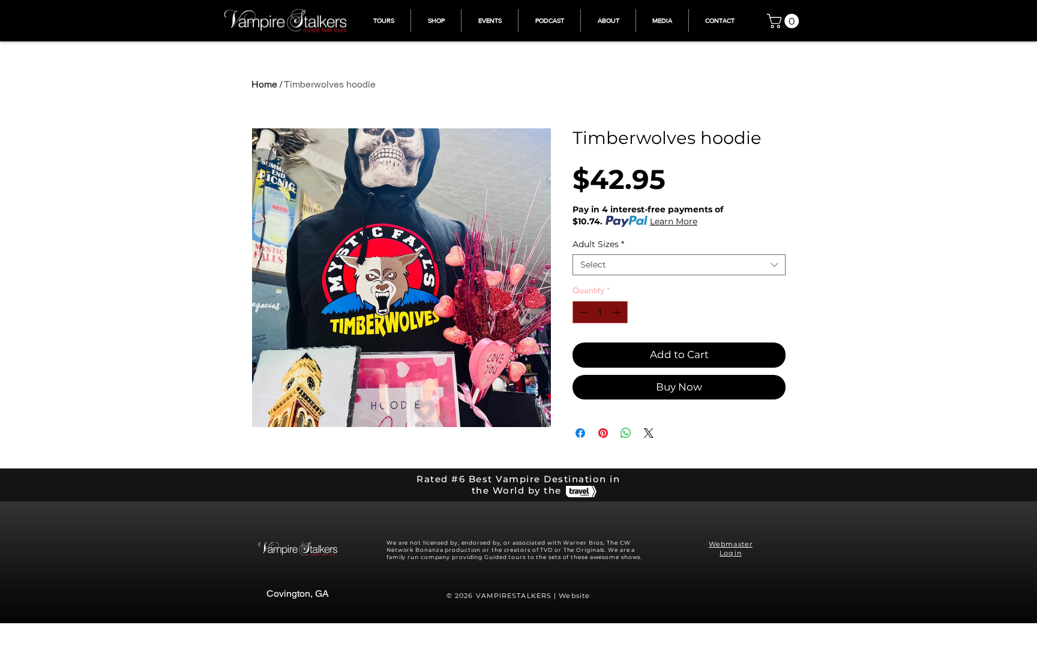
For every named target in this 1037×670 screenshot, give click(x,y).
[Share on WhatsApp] (626, 433)
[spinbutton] (600, 312)
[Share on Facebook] (580, 433)
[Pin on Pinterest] (603, 433)
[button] (784, 21)
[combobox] (679, 264)
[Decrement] (581, 312)
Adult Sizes (598, 244)
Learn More (673, 221)
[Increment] (618, 312)
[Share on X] (649, 433)
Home (264, 84)
